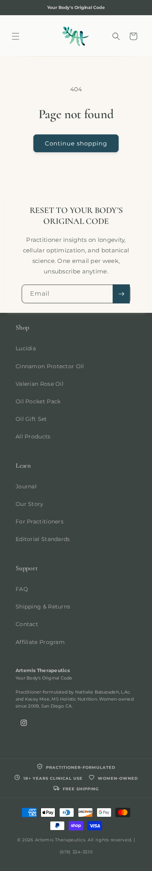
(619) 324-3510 (76, 852)
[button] (15, 36)
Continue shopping (76, 143)
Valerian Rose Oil (40, 383)
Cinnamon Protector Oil (50, 366)
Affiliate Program (40, 642)
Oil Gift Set (31, 418)
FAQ (22, 588)
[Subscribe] (121, 293)
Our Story (30, 503)
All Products (33, 436)
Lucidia (26, 348)
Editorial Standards (43, 539)
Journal (26, 486)
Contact (27, 624)
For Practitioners (40, 521)
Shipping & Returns (43, 606)
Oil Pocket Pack (38, 401)
